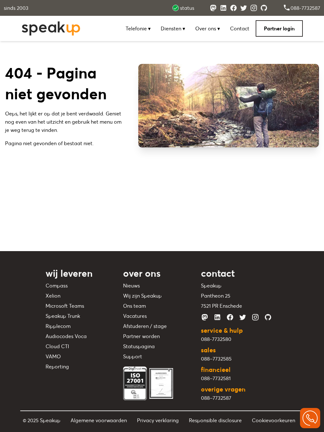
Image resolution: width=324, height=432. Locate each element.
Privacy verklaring (158, 420)
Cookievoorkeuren (273, 420)
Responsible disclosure (215, 420)
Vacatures (135, 316)
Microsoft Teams (65, 306)
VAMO (53, 356)
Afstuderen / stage (145, 326)
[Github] (264, 8)
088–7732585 (216, 358)
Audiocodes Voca (66, 336)
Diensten (172, 28)
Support (132, 356)
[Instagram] (254, 8)
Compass (57, 285)
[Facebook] (233, 8)
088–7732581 (216, 378)
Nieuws (131, 285)
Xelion (53, 296)
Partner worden (141, 336)
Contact (239, 28)
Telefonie (137, 28)
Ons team (134, 306)
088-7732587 (305, 8)
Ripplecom (58, 326)
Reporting (57, 366)
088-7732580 (216, 339)
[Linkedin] (223, 8)
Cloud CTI (57, 346)
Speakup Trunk (63, 316)
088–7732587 (216, 398)
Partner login (279, 28)
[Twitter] (243, 8)
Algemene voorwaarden (99, 420)
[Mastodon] (213, 8)
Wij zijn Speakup (142, 296)
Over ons (206, 28)
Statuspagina (139, 346)
